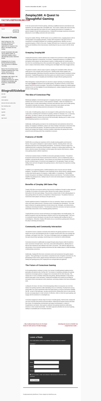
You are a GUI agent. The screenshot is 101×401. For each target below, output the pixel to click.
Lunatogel (3, 97)
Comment (33, 343)
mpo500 (3, 112)
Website (32, 371)
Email (31, 366)
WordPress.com (52, 394)
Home (3, 25)
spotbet (3, 115)
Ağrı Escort (4, 118)
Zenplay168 (28, 117)
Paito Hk (3, 109)
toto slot (3, 94)
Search (3, 29)
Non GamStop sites (6, 106)
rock (45, 6)
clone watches (4, 100)
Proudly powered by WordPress (30, 394)
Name (32, 362)
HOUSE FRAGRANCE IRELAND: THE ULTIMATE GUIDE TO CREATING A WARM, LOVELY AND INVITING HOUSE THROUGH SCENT (10, 55)
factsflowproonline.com (15, 20)
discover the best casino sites (8, 103)
